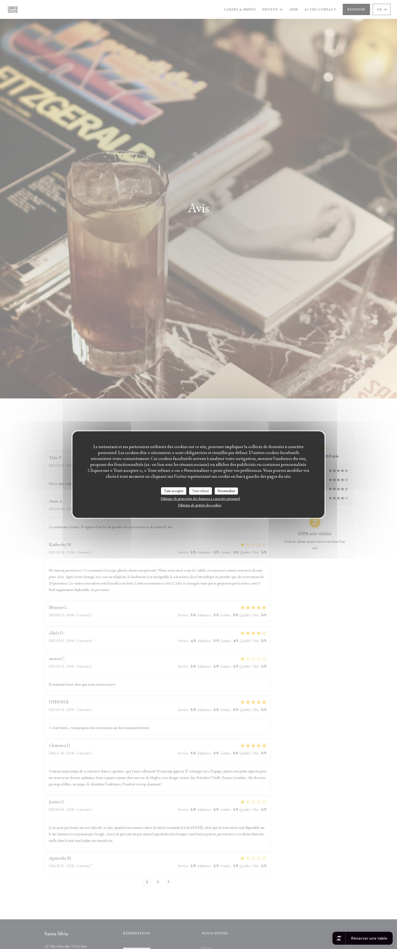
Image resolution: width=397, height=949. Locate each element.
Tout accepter (173, 491)
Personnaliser (226, 491)
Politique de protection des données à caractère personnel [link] (200, 498)
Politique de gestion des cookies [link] (199, 505)
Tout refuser (200, 491)
